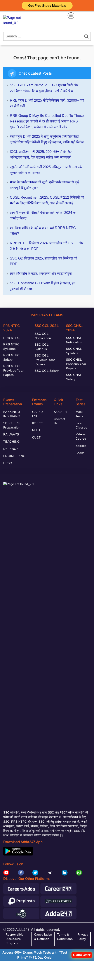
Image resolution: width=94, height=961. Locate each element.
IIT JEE (37, 423)
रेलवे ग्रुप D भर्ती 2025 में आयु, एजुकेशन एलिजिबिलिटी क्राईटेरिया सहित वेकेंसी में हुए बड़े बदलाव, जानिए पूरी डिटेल (47, 139)
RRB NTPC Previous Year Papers (13, 370)
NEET (36, 430)
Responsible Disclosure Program (14, 939)
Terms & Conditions (65, 937)
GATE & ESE (38, 414)
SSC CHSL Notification (74, 340)
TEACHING (11, 441)
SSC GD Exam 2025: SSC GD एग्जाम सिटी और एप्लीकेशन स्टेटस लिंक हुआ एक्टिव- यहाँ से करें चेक (44, 88)
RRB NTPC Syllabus (11, 346)
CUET (36, 437)
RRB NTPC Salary (11, 357)
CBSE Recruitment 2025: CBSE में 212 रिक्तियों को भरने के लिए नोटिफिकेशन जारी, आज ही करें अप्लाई (47, 200)
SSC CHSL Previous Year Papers (76, 364)
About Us (60, 412)
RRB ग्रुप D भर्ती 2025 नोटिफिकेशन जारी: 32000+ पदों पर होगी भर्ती (47, 103)
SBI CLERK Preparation (12, 425)
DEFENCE (10, 448)
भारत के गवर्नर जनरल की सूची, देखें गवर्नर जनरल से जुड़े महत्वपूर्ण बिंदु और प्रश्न (44, 185)
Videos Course (81, 436)
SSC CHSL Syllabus (74, 351)
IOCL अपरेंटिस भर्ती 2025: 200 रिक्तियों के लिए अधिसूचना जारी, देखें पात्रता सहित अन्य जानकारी (40, 154)
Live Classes (81, 425)
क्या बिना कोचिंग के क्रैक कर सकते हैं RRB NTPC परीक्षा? (43, 230)
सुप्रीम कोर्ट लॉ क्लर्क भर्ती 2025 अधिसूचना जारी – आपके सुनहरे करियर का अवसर (46, 169)
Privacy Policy (82, 937)
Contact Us (59, 421)
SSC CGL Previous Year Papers (45, 360)
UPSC (7, 463)
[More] (71, 15)
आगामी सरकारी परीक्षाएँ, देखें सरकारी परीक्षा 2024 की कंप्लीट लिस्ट (43, 215)
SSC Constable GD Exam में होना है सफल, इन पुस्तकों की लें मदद (42, 286)
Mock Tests (80, 414)
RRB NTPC (11, 338)
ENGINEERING (14, 456)
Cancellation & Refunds (43, 937)
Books (80, 453)
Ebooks (81, 445)
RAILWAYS (11, 434)
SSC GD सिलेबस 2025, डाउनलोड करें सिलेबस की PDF (43, 261)
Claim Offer (82, 955)
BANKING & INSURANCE (12, 414)
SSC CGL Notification (43, 336)
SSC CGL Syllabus (41, 347)
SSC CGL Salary (47, 370)
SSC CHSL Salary (74, 377)
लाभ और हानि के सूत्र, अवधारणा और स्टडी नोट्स (41, 273)
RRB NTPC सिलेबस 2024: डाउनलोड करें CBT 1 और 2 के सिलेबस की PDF (46, 246)
